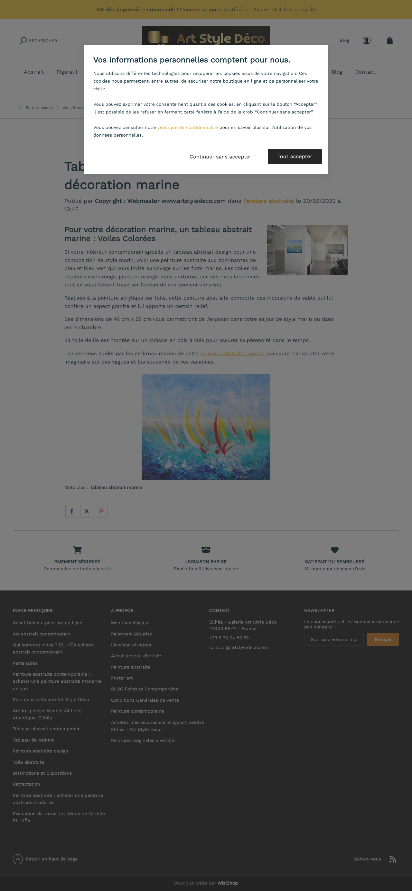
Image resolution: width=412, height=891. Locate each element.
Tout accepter (294, 156)
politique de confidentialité (188, 127)
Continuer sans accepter (220, 157)
